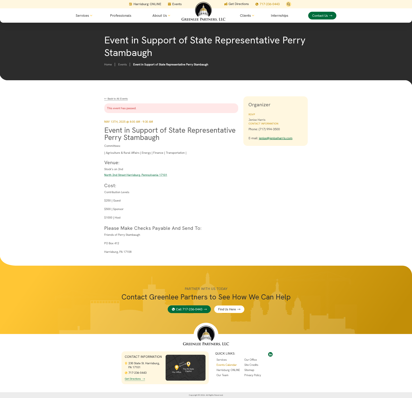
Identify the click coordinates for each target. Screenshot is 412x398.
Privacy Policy (252, 375)
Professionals (120, 16)
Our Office (250, 359)
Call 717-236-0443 (189, 309)
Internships (279, 16)
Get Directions (239, 4)
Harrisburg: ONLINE (147, 4)
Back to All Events (117, 98)
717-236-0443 (270, 4)
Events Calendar (226, 365)
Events (177, 4)
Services (221, 359)
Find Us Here (227, 309)
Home (108, 64)
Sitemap (249, 370)
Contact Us (320, 16)
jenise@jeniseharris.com (275, 138)
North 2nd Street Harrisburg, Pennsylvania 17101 (135, 175)
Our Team (222, 375)
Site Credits (251, 365)
